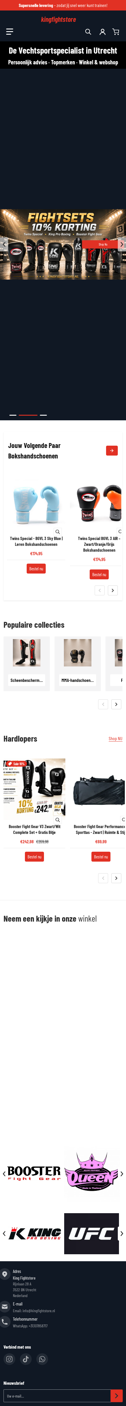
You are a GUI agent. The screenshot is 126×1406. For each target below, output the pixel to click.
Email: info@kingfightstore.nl (34, 1310)
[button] (10, 32)
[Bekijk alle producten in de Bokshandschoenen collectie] (112, 451)
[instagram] (9, 1359)
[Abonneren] (116, 1395)
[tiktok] (26, 1359)
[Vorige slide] (4, 244)
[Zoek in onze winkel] (88, 32)
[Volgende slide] (122, 244)
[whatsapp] (42, 1359)
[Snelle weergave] (58, 532)
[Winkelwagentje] (116, 32)
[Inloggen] (102, 32)
